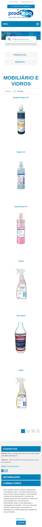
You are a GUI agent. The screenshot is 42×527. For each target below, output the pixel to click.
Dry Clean (21, 316)
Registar (14, 2)
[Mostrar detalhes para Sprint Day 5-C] (21, 228)
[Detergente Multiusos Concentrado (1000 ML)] (21, 173)
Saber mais (20, 519)
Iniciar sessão (27, 2)
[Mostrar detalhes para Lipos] (21, 391)
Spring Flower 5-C (21, 97)
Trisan (21, 261)
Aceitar (21, 523)
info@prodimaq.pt (12, 466)
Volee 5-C (21, 152)
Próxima (38, 431)
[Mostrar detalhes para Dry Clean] (21, 337)
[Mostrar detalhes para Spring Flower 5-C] (21, 119)
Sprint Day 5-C (21, 207)
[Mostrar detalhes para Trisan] (21, 282)
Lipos (21, 370)
